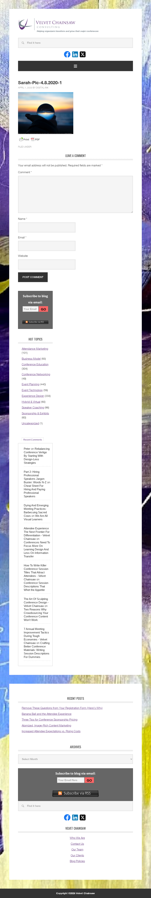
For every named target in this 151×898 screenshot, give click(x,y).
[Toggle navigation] (75, 66)
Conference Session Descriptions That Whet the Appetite (36, 586)
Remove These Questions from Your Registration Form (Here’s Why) (62, 708)
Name (22, 218)
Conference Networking (36, 374)
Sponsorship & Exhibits (35, 413)
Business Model (31, 358)
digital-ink (42, 87)
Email (22, 237)
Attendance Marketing (35, 348)
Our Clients (77, 855)
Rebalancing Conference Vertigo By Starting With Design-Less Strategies (37, 455)
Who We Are (77, 837)
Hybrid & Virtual (31, 401)
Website (23, 255)
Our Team (77, 849)
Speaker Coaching (33, 407)
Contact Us (77, 843)
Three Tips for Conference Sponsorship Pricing (49, 719)
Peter (27, 448)
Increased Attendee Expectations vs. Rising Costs (51, 731)
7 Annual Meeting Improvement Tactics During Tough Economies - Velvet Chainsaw (36, 635)
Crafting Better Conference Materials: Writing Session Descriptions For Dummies (37, 649)
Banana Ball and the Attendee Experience (46, 713)
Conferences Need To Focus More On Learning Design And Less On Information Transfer (37, 549)
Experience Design (33, 395)
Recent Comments (32, 439)
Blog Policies (77, 861)
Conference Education (35, 364)
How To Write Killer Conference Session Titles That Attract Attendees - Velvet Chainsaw (36, 572)
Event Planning (30, 384)
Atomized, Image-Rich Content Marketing (46, 725)
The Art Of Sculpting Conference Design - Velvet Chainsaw (36, 602)
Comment (25, 172)
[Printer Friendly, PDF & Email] (29, 139)
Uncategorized (30, 423)
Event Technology (32, 390)
